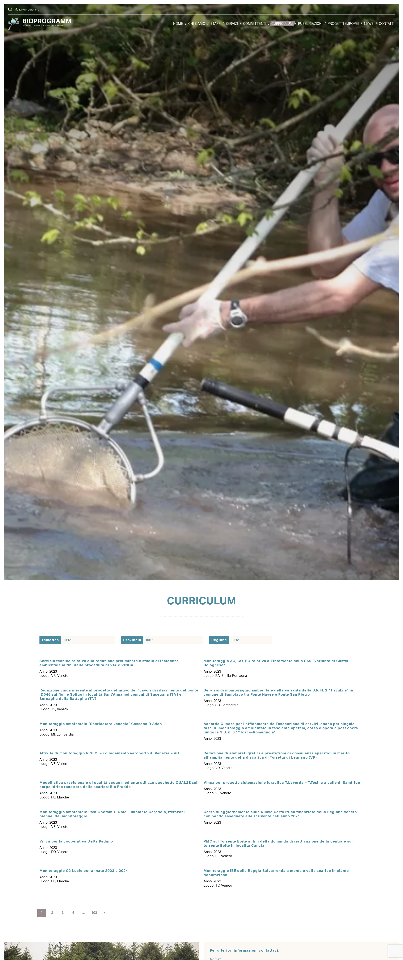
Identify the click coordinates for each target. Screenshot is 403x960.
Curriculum (282, 23)
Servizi (232, 23)
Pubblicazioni (310, 23)
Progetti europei (343, 23)
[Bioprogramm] (39, 24)
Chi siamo (196, 23)
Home (178, 23)
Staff (215, 23)
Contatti (387, 23)
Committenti (254, 23)
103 (94, 912)
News (369, 23)
